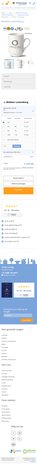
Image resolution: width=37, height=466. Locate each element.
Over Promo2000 (6, 370)
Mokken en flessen (21, 13)
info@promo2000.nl (9, 275)
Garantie (4, 350)
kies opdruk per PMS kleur (11, 152)
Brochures (4, 389)
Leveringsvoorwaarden (8, 376)
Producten (4, 335)
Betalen (4, 344)
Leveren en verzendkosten (9, 341)
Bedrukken (4, 356)
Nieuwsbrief (5, 395)
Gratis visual (17, 178)
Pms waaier (5, 347)
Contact (4, 383)
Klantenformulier (6, 386)
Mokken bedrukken (8, 15)
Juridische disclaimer (7, 380)
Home (3, 13)
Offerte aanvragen (18, 184)
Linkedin (19, 438)
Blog (13, 444)
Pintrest (19, 433)
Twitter (13, 438)
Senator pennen (6, 415)
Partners (4, 392)
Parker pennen (6, 412)
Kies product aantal (12, 110)
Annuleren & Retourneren (9, 359)
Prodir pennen (6, 409)
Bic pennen (5, 406)
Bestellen (4, 338)
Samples (4, 353)
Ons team (4, 373)
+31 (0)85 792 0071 (10, 273)
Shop (10, 13)
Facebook (13, 433)
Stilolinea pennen (6, 418)
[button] (3, 63)
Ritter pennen (5, 421)
